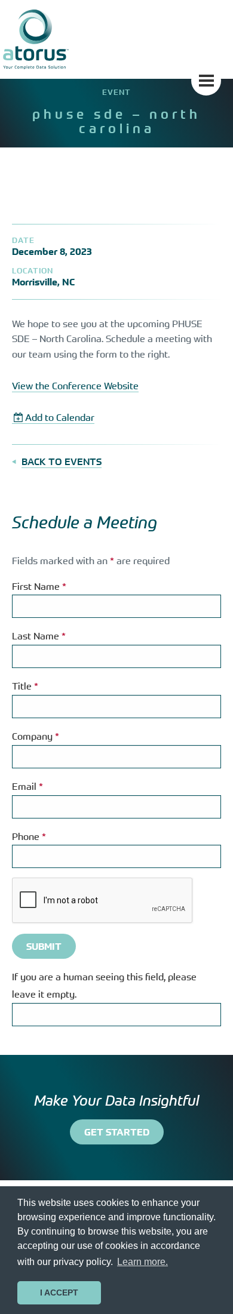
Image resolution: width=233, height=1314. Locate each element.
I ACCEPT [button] (59, 1292)
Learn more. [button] (142, 1262)
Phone (29, 836)
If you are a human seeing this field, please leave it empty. (104, 985)
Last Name (39, 636)
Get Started (116, 1132)
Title (25, 686)
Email (27, 786)
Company (35, 736)
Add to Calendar (59, 417)
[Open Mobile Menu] (206, 81)
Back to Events (62, 461)
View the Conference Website (75, 386)
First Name (39, 586)
